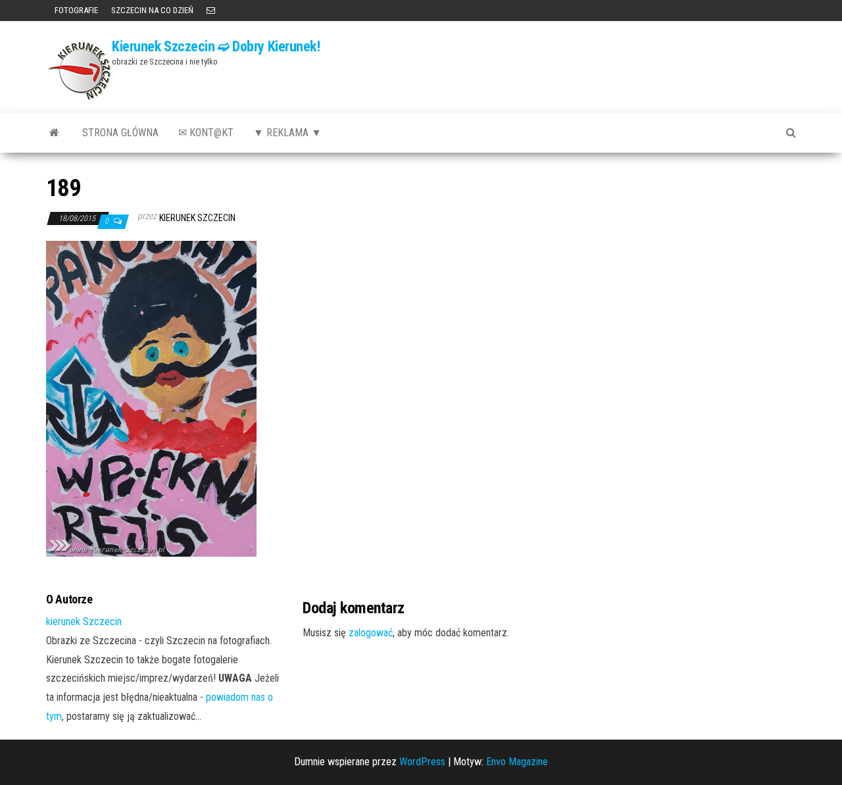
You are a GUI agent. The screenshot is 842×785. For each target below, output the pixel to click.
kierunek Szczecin (197, 218)
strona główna (120, 132)
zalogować (371, 632)
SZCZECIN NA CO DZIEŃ (152, 10)
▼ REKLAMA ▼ (287, 132)
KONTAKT (211, 10)
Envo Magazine (517, 761)
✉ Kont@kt (206, 132)
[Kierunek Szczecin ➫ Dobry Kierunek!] (54, 133)
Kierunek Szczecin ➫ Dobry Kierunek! (216, 46)
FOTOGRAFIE (75, 10)
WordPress (422, 761)
